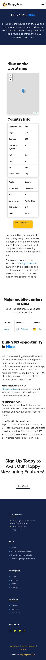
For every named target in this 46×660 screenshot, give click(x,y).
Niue (40, 329)
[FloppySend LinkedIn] (24, 631)
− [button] (10, 79)
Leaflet (36, 113)
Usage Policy (23, 649)
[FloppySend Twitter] (15, 631)
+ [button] (10, 75)
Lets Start (23, 486)
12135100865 (17, 530)
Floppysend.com (28, 263)
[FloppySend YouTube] (20, 631)
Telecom (24, 329)
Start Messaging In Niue (23, 224)
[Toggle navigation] (42, 4)
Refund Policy (14, 646)
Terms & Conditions (28, 646)
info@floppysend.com (20, 526)
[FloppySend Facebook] (10, 631)
